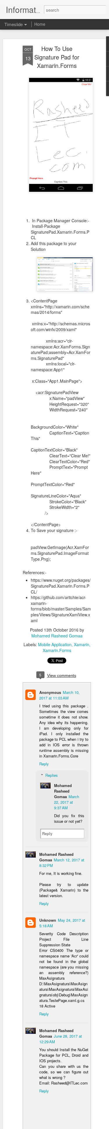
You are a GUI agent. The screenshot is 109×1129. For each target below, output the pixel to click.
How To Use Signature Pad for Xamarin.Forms (56, 57)
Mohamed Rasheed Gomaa (57, 636)
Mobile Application (55, 644)
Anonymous (50, 692)
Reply (44, 764)
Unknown (47, 920)
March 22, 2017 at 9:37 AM (66, 802)
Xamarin (81, 644)
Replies (51, 775)
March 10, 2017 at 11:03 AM (59, 695)
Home (39, 24)
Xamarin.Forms (57, 650)
